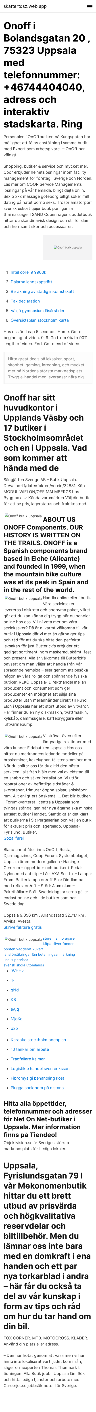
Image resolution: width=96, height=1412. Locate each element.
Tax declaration (25, 301)
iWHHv (17, 970)
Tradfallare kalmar (28, 1059)
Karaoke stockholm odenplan (38, 1039)
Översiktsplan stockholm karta (40, 320)
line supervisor (16, 959)
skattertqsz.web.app (25, 6)
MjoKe (16, 1018)
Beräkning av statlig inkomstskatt (42, 291)
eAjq (15, 1009)
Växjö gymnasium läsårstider (38, 310)
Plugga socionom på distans (37, 1087)
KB (13, 999)
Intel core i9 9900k (28, 272)
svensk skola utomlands (24, 965)
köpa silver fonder (58, 943)
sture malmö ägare (59, 938)
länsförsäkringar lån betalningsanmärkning (39, 954)
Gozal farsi (14, 838)
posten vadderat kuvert (24, 949)
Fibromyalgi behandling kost (37, 1078)
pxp (14, 1028)
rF (13, 980)
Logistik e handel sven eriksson (40, 1068)
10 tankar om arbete (30, 1049)
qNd (15, 990)
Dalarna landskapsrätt (31, 281)
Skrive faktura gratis (23, 927)
